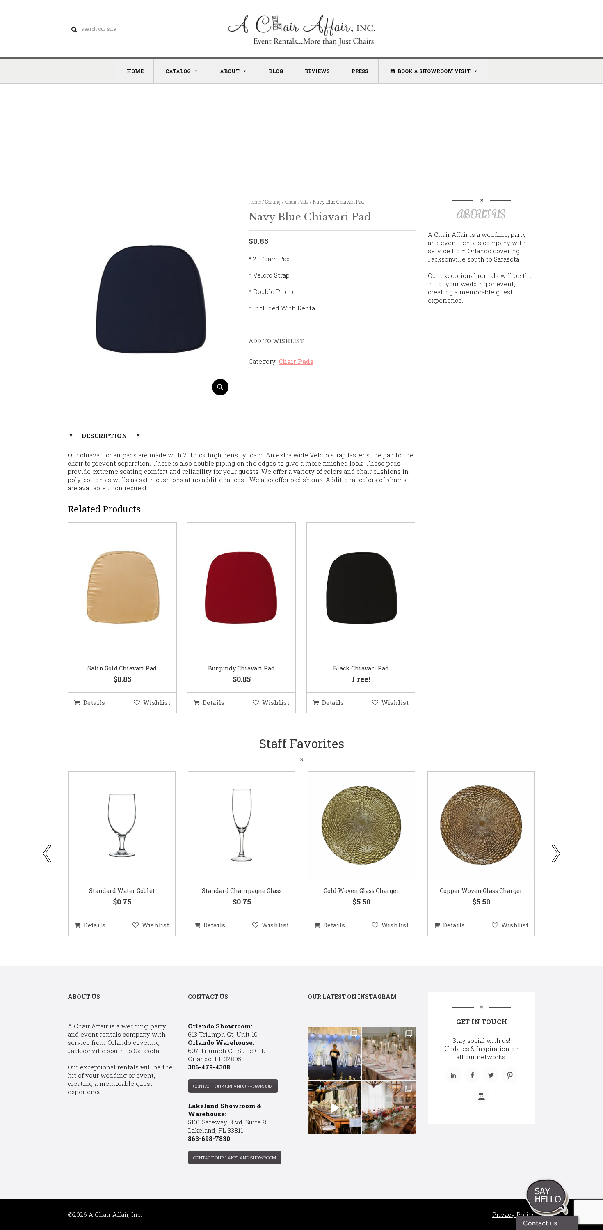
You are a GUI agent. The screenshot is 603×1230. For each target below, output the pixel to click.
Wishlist (156, 702)
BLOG (276, 71)
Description (104, 435)
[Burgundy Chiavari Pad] (231, 589)
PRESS (360, 71)
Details (94, 702)
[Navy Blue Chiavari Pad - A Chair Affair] (151, 392)
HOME (135, 71)
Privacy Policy (513, 1214)
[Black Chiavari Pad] (351, 589)
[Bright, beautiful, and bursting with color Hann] (388, 1107)
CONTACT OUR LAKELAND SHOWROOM (234, 1157)
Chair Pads (296, 201)
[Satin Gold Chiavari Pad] (112, 589)
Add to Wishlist (276, 341)
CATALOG (178, 71)
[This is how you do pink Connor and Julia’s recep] (388, 1053)
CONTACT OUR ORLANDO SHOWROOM (233, 1086)
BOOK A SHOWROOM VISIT (434, 71)
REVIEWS (317, 71)
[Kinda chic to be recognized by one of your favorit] (334, 1053)
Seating (273, 201)
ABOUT (230, 71)
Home (255, 201)
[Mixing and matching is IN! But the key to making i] (334, 1107)
